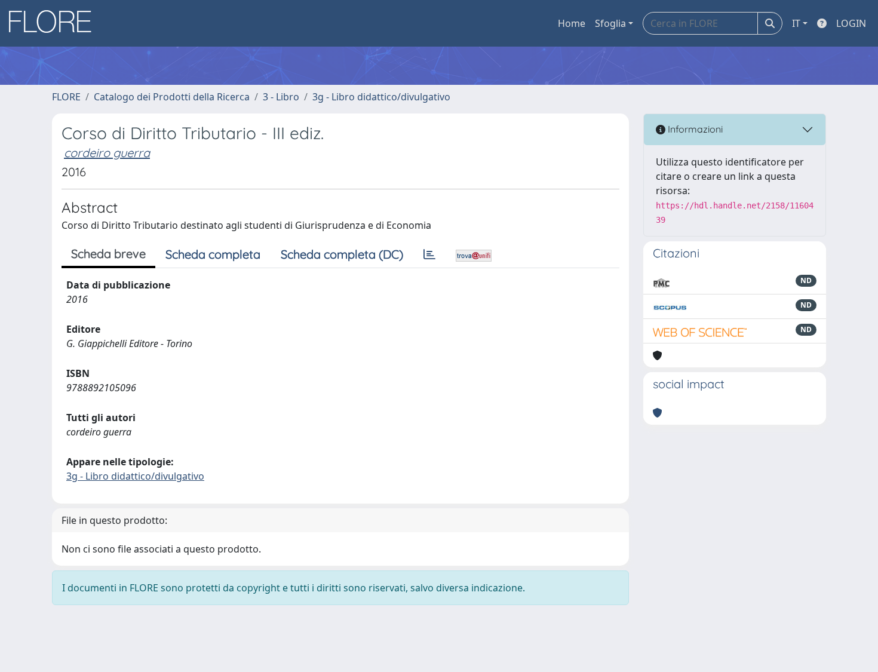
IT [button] (796, 23)
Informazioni (694, 129)
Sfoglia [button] (610, 23)
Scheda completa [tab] (212, 254)
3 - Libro (281, 96)
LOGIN (851, 23)
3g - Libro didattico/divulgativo (381, 96)
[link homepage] (54, 23)
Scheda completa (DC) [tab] (342, 254)
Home (571, 23)
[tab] (429, 254)
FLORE (66, 96)
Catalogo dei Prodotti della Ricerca (172, 96)
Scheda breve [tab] (108, 253)
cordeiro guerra (107, 152)
